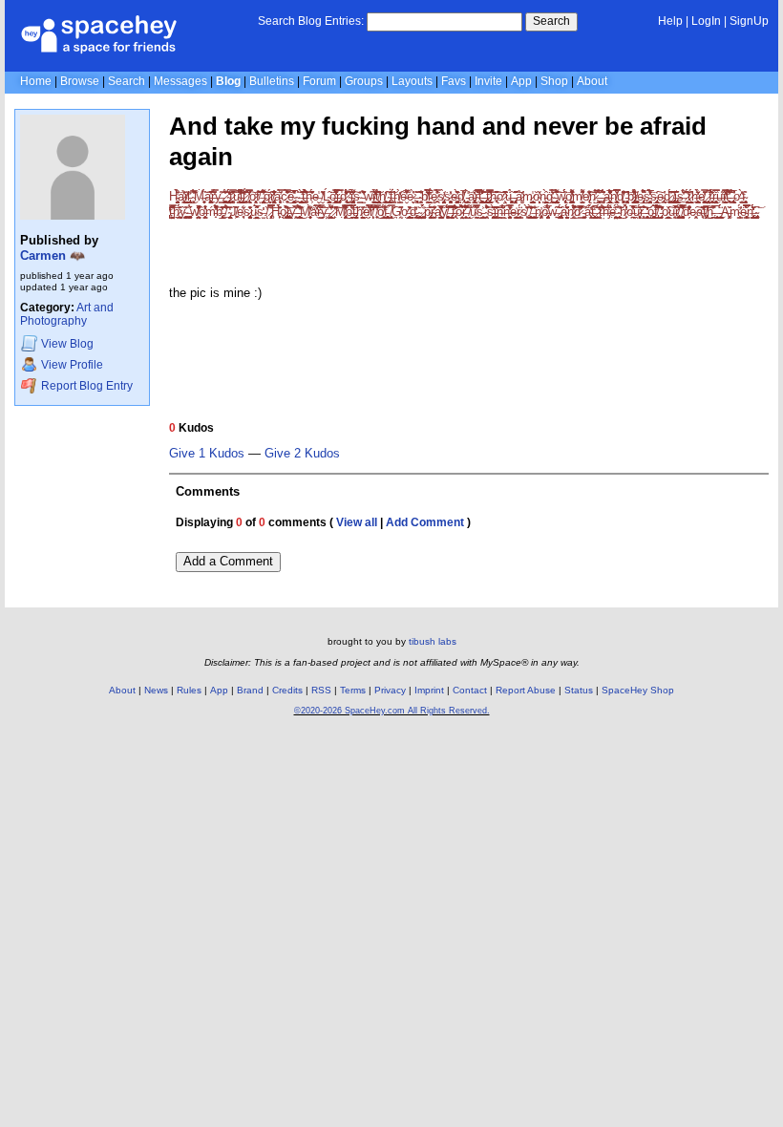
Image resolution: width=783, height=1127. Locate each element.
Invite (488, 81)
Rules (189, 690)
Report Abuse (526, 690)
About (592, 81)
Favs (453, 81)
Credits (287, 690)
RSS (321, 690)
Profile (72, 365)
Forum (319, 81)
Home (36, 81)
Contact (470, 690)
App (521, 81)
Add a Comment (228, 561)
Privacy (390, 690)
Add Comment (425, 522)
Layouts (412, 81)
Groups (364, 81)
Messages (180, 81)
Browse (79, 81)
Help (670, 21)
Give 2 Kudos (302, 453)
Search (551, 21)
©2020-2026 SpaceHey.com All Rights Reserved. (392, 710)
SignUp (749, 21)
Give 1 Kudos (206, 453)
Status (578, 690)
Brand (250, 690)
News (156, 690)
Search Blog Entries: (311, 21)
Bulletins (271, 81)
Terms (353, 690)
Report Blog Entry (85, 386)
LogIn (706, 21)
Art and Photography (67, 315)
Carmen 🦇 (52, 255)
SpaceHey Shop (638, 690)
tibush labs (432, 641)
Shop (554, 81)
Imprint (429, 690)
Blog (228, 81)
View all (356, 522)
